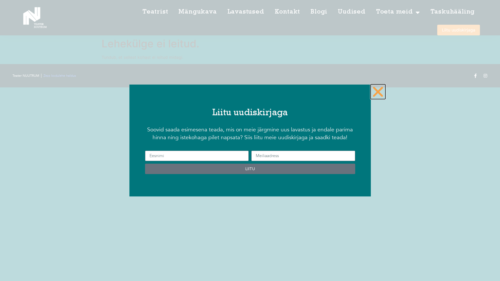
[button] (378, 92)
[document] (250, 140)
